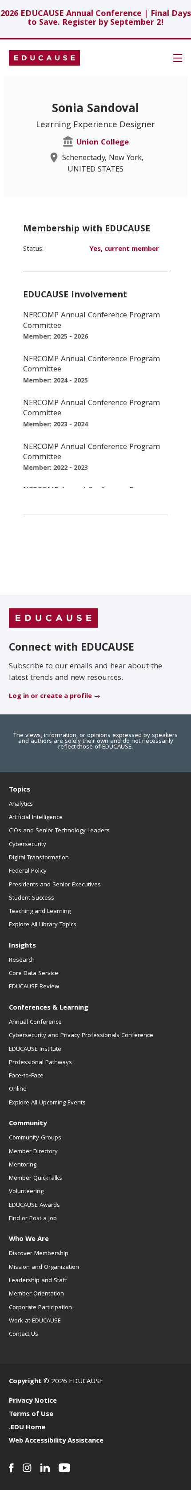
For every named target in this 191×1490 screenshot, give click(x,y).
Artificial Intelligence (36, 818)
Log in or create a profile (50, 696)
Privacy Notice (33, 1401)
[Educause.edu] (53, 618)
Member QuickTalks (35, 1178)
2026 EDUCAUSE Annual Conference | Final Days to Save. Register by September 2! (95, 19)
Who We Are (29, 1239)
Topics (19, 790)
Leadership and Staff (38, 1281)
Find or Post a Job (33, 1219)
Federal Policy (28, 871)
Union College (102, 143)
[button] (177, 58)
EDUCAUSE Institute (35, 1049)
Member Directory (33, 1152)
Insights (22, 946)
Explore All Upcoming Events (47, 1103)
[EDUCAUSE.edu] (44, 58)
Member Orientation (36, 1294)
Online (18, 1089)
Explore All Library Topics (42, 925)
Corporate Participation (40, 1308)
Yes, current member (124, 249)
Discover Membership (38, 1254)
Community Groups (35, 1138)
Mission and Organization (44, 1267)
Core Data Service (33, 974)
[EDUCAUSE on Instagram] (27, 1467)
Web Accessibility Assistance (56, 1441)
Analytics (21, 804)
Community (28, 1124)
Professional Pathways (40, 1063)
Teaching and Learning (40, 912)
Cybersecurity (27, 845)
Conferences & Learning (48, 1008)
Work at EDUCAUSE (35, 1321)
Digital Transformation (39, 858)
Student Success (31, 898)
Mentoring (22, 1165)
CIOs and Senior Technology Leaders (59, 831)
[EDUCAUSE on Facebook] (11, 1467)
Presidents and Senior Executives (55, 885)
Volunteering (26, 1192)
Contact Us (23, 1334)
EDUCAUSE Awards (34, 1205)
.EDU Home (27, 1428)
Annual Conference (35, 1022)
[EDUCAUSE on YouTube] (65, 1467)
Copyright (25, 1382)
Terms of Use (31, 1414)
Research (22, 960)
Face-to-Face (26, 1076)
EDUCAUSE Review (34, 987)
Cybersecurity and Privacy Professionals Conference (81, 1036)
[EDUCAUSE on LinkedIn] (45, 1467)
